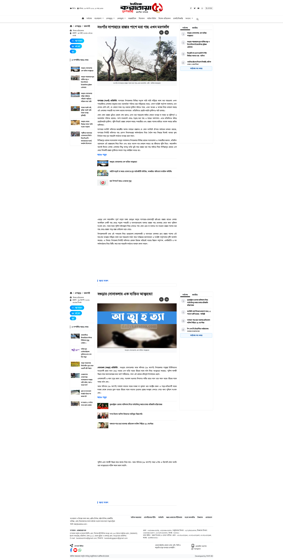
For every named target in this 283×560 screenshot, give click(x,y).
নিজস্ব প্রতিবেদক (78, 30)
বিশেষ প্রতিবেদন (165, 18)
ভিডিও (74, 8)
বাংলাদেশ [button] (98, 18)
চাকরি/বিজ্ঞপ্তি (178, 18)
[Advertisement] (82, 179)
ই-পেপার (209, 8)
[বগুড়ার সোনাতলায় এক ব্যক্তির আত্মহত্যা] (195, 34)
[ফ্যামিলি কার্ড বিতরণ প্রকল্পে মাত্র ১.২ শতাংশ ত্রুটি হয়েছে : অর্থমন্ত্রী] (195, 312)
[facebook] (71, 550)
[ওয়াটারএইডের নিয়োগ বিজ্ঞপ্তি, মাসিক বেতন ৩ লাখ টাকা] (195, 63)
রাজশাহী (87, 26)
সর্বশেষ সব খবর (196, 68)
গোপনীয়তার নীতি (150, 517)
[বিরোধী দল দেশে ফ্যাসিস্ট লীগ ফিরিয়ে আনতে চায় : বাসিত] (195, 54)
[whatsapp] (79, 550)
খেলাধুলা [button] (120, 18)
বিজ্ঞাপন (200, 517)
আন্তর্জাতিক (132, 18)
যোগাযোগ (209, 517)
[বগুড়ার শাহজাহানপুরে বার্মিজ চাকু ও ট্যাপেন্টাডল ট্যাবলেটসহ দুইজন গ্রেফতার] (195, 44)
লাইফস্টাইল (151, 18)
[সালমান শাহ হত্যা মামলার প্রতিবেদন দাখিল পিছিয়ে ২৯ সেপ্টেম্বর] (195, 321)
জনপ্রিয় (195, 28)
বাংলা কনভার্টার (190, 517)
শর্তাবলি (160, 517)
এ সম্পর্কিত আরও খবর (80, 60)
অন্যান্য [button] (188, 18)
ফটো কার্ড (77, 46)
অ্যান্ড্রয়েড (197, 549)
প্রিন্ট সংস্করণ (78, 41)
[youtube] (75, 550)
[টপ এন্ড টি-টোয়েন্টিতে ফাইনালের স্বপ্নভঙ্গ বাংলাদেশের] (195, 330)
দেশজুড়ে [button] (109, 18)
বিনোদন (142, 18)
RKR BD (209, 556)
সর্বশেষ (89, 18)
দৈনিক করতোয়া (136, 517)
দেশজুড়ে (78, 26)
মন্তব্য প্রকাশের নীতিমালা (174, 517)
